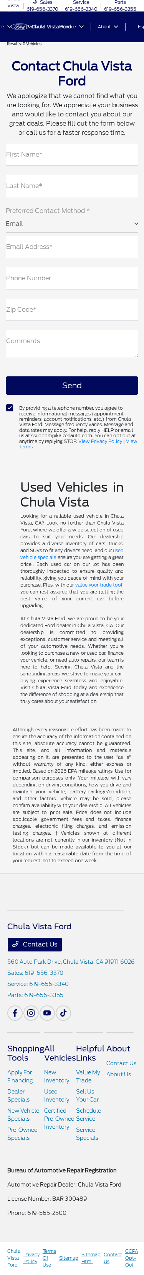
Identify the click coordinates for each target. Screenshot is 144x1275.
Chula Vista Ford (13, 1258)
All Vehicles (60, 1053)
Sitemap (68, 1258)
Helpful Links (90, 1053)
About (118, 1048)
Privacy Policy (31, 1258)
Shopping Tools (25, 1053)
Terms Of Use (49, 1258)
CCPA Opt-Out (131, 1258)
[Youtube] (47, 1013)
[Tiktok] (63, 1013)
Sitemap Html (91, 1258)
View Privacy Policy (100, 441)
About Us (118, 1074)
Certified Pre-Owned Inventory (59, 1119)
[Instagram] (31, 1013)
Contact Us (39, 944)
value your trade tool (99, 585)
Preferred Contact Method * (48, 210)
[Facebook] (15, 1013)
